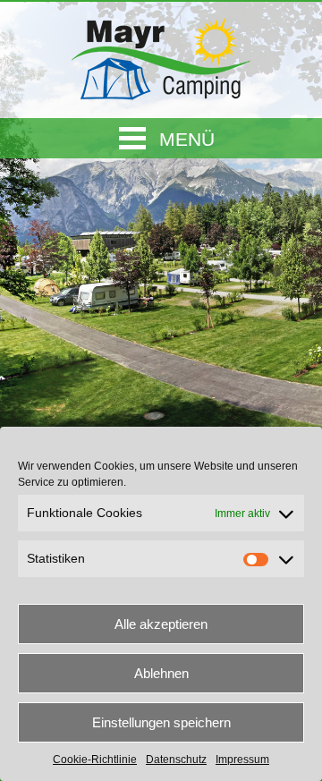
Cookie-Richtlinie (95, 759)
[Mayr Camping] (161, 55)
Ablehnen (161, 673)
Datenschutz (176, 759)
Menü (187, 139)
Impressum (242, 759)
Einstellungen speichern (161, 722)
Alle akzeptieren (161, 624)
